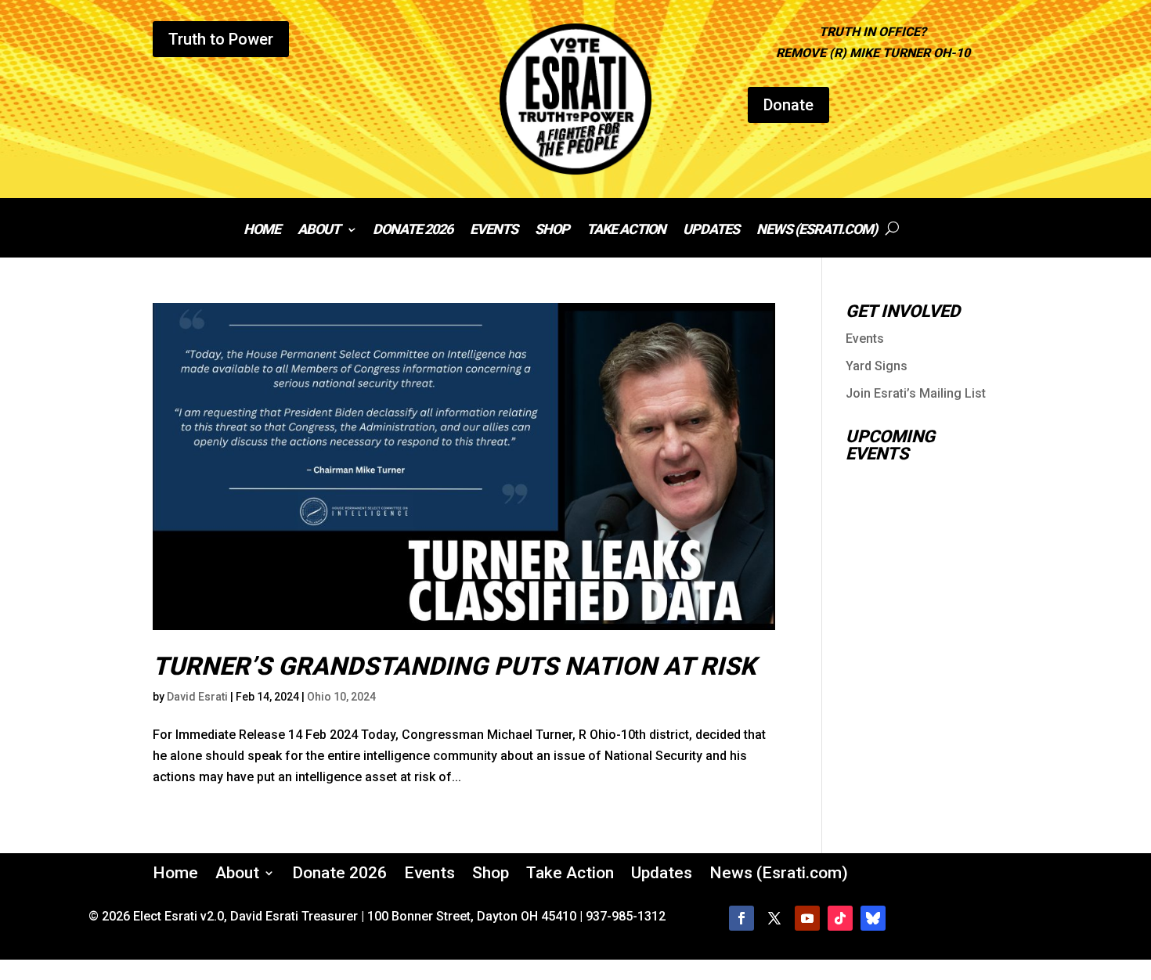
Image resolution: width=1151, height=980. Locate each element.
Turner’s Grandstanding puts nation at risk (454, 666)
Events (494, 230)
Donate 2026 (413, 230)
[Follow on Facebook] (741, 918)
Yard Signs (876, 365)
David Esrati (197, 696)
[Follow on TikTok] (840, 918)
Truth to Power (220, 39)
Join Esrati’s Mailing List (916, 393)
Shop (552, 230)
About (319, 230)
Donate (788, 104)
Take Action (626, 230)
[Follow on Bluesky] (873, 918)
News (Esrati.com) (816, 230)
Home (262, 230)
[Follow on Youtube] (807, 918)
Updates (711, 230)
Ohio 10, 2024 (341, 696)
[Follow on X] (774, 918)
